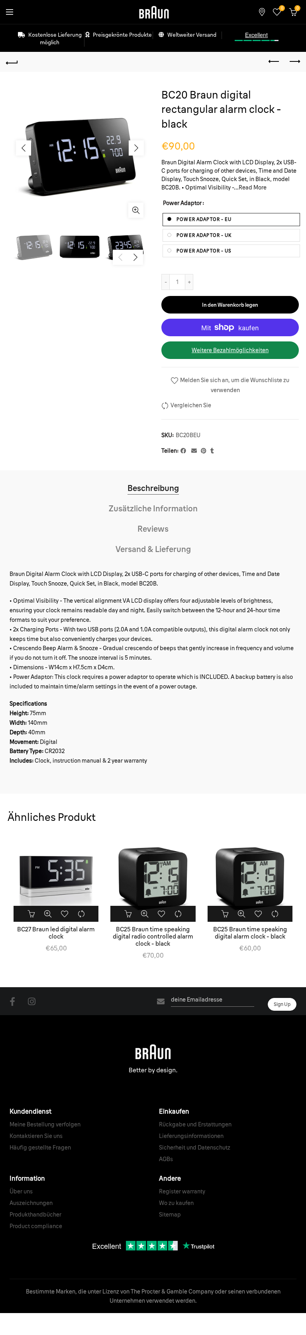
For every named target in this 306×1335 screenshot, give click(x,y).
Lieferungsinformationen (191, 1136)
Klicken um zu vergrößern (135, 210)
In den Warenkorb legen (230, 305)
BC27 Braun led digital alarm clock (56, 933)
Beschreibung (153, 488)
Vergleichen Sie (191, 405)
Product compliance (36, 1226)
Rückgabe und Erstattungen (195, 1124)
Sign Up (282, 1004)
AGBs (166, 1159)
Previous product (274, 62)
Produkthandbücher (35, 1214)
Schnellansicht (48, 914)
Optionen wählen (31, 914)
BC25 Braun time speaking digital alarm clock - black (250, 933)
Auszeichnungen (31, 1203)
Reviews (153, 529)
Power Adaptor (182, 203)
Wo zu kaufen (176, 1203)
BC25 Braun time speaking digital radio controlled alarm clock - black (153, 936)
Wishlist (282, 8)
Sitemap (170, 1214)
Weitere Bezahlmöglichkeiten (230, 350)
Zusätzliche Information (153, 508)
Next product (294, 62)
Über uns (21, 1191)
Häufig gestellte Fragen (40, 1147)
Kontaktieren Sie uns (36, 1136)
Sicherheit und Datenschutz (194, 1147)
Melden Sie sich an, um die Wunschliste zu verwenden (234, 385)
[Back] (12, 62)
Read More (253, 187)
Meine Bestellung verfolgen (45, 1124)
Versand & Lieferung (153, 549)
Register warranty (182, 1191)
